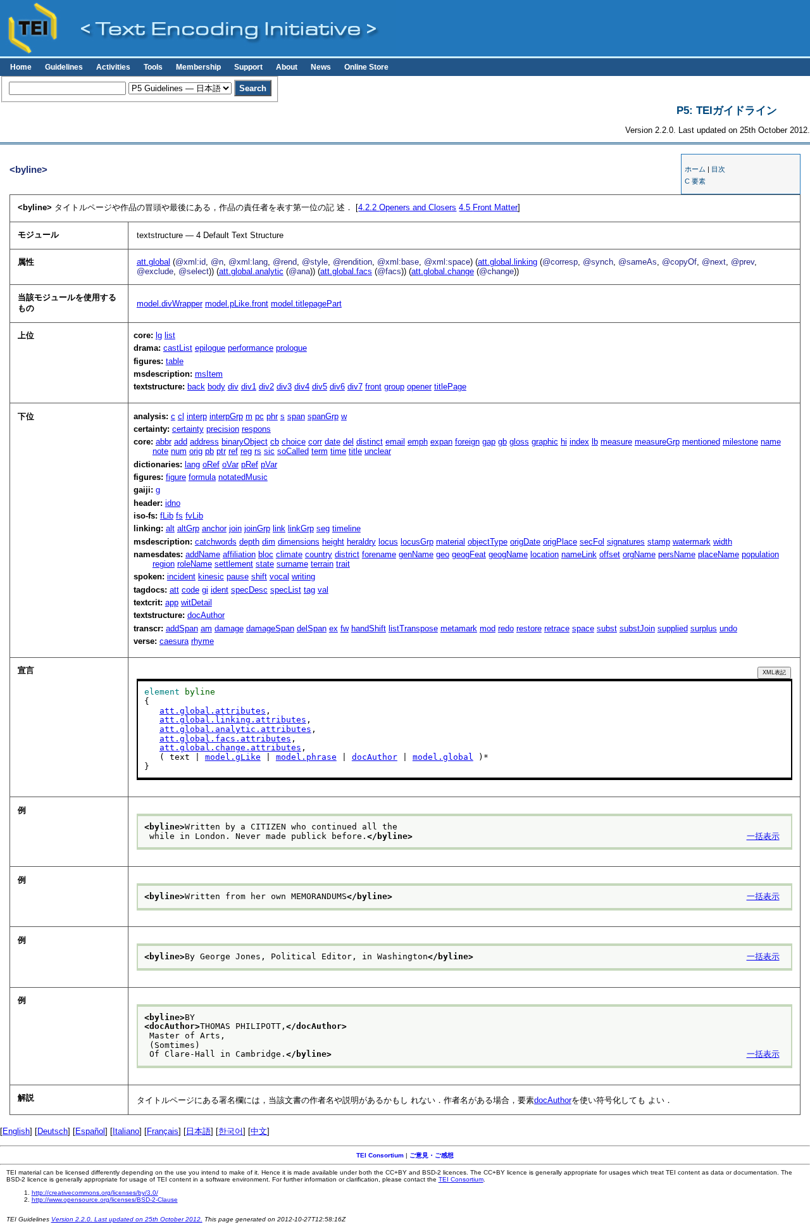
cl (181, 416)
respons (256, 429)
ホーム (695, 169)
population (760, 554)
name (771, 441)
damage (229, 628)
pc (259, 416)
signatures (626, 541)
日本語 (198, 1131)
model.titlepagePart (306, 303)
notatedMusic (243, 477)
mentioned (701, 441)
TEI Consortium (380, 1155)
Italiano (126, 1131)
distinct (369, 441)
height (333, 541)
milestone (740, 441)
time (338, 451)
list (170, 335)
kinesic (211, 576)
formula (202, 477)
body (216, 386)
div (233, 386)
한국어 (230, 1131)
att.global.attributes (212, 710)
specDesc (249, 590)
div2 (266, 386)
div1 (248, 386)
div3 (284, 386)
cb (274, 441)
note (160, 451)
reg (246, 451)
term (319, 451)
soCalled (293, 451)
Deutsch (52, 1131)
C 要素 (695, 181)
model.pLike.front (236, 303)
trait (343, 564)
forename (379, 554)
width (722, 541)
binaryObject (244, 441)
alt (170, 528)
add (180, 441)
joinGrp (257, 528)
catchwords (216, 541)
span (296, 416)
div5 (319, 386)
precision (222, 429)
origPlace (560, 541)
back (196, 386)
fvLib (194, 515)
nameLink (579, 554)
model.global (443, 757)
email (395, 441)
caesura (174, 641)
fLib (166, 515)
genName (416, 554)
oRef (211, 464)
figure (176, 477)
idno (172, 503)
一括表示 (763, 836)
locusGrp (417, 541)
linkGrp (301, 528)
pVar (269, 464)
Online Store (366, 67)
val (323, 590)
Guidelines (64, 67)
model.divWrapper (169, 303)
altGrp (188, 528)
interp (197, 416)
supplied (672, 628)
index (579, 441)
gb (502, 441)
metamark (458, 628)
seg (323, 528)
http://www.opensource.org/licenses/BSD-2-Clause (105, 1199)
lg (159, 335)
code (190, 590)
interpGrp (226, 416)
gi (205, 590)
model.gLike (233, 757)
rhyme (202, 641)
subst (607, 628)
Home (21, 67)
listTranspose (413, 628)
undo (728, 628)
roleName (194, 564)
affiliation (239, 554)
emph (418, 441)
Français (162, 1131)
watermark (692, 541)
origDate (525, 541)
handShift (368, 628)
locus (388, 541)
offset (609, 554)
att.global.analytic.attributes (235, 729)
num (179, 451)
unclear (377, 451)
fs (179, 515)
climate (289, 554)
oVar (230, 464)
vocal (279, 576)
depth (249, 541)
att (174, 590)
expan (441, 441)
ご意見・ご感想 (431, 1155)
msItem (209, 374)
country (318, 554)
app (171, 602)
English (16, 1131)
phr (272, 416)
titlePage (450, 386)
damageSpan (270, 628)
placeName (718, 554)
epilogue (210, 348)
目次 (718, 169)
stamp (658, 541)
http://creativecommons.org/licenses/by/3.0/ (95, 1192)
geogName (508, 554)
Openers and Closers (407, 207)
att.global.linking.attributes (232, 719)
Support (248, 67)
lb (595, 441)
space (583, 628)
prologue (291, 348)
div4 (301, 386)
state (265, 564)
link (279, 528)
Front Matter (488, 207)
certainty (188, 429)
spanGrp (323, 416)
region (164, 564)
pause (238, 576)
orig (195, 451)
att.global (153, 262)
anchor (214, 528)
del (348, 441)
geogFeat (469, 554)
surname (292, 564)
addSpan (182, 628)
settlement (234, 564)
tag (309, 590)
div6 (337, 386)
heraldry (361, 541)
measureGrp (657, 441)
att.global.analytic (251, 271)
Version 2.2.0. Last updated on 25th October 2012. (126, 1219)
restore (529, 628)
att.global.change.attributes (230, 747)
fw (344, 628)
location (544, 554)
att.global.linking (507, 262)
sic (269, 451)
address (204, 441)
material (450, 541)
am (206, 628)
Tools (153, 67)
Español (90, 1131)
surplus (703, 628)
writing (303, 576)
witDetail (196, 602)
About (286, 67)
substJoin (637, 628)
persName (676, 554)
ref (233, 451)
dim (268, 541)
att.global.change (442, 271)
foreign (467, 441)
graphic (545, 441)
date (332, 441)
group (394, 386)
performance (250, 348)
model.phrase (306, 757)
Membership (198, 67)
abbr (163, 441)
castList (177, 348)
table (175, 361)
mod (487, 628)
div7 (355, 386)
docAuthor (206, 615)
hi (564, 441)
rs (257, 451)
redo (506, 628)
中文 (259, 1131)
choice (294, 441)
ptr (221, 451)
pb (209, 451)
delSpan (312, 628)
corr (315, 441)
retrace (557, 628)
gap (488, 441)
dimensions (299, 541)
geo (442, 554)
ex (333, 628)
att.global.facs (346, 271)
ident (219, 590)
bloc (265, 554)
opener (419, 386)
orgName (639, 554)
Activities (113, 67)
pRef (249, 464)
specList (285, 590)
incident (181, 576)
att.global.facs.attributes (225, 738)
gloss (519, 441)
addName (202, 554)
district (347, 554)
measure (616, 441)
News (321, 67)
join (235, 528)
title (355, 451)
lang (192, 464)
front (373, 386)
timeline (346, 528)
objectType (488, 541)
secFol (592, 541)
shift (259, 576)
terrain (322, 564)
